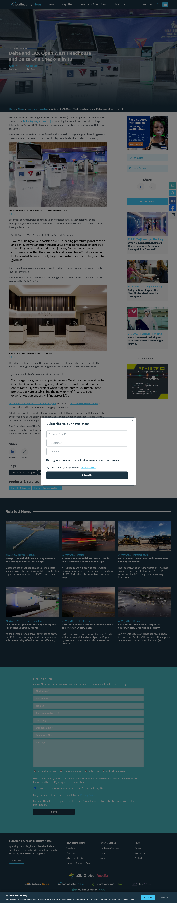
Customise (164, 897)
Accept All (148, 897)
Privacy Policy (88, 467)
